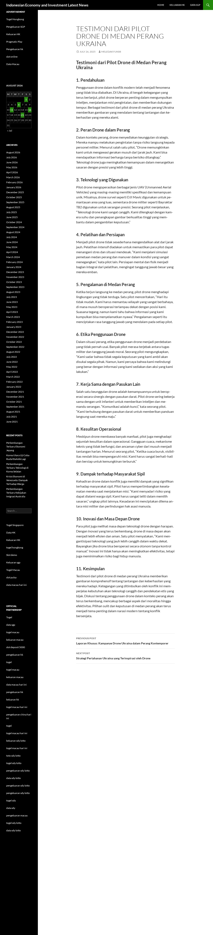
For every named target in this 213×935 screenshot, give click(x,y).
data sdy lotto (13, 830)
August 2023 (13, 292)
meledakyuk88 (111, 51)
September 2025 (15, 202)
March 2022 (13, 376)
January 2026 (13, 187)
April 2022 (12, 371)
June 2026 (12, 162)
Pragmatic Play (14, 41)
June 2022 (12, 361)
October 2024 (14, 222)
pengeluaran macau (17, 815)
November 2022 (15, 336)
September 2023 (15, 287)
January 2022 (13, 386)
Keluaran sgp (13, 562)
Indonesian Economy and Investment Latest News (47, 5)
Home (160, 5)
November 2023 (15, 277)
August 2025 (13, 207)
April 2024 (12, 252)
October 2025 (14, 197)
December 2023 (15, 272)
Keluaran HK (13, 34)
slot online (11, 56)
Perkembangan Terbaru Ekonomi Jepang (15, 446)
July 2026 (11, 157)
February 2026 (14, 182)
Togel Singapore (15, 525)
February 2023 (14, 321)
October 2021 (14, 401)
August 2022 (13, 351)
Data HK (10, 532)
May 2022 (11, 366)
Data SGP (195, 5)
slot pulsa (11, 577)
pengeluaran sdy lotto (18, 785)
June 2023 (12, 301)
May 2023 (11, 306)
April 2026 (12, 172)
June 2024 (12, 242)
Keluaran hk (177, 5)
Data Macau (12, 64)
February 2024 (14, 262)
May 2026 (11, 167)
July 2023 (11, 297)
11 (11, 109)
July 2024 (11, 237)
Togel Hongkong (15, 19)
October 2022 (14, 341)
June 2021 (12, 421)
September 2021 (15, 406)
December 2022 (15, 331)
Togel (9, 617)
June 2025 (12, 217)
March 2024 (13, 257)
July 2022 (11, 356)
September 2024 (15, 227)
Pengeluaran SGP (15, 26)
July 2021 (11, 416)
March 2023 (13, 316)
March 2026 (13, 177)
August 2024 (13, 232)
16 (29, 109)
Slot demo (11, 555)
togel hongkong (14, 547)
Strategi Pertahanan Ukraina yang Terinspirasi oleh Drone (113, 656)
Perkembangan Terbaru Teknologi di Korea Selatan (17, 467)
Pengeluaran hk (14, 49)
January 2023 (13, 326)
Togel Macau (13, 569)
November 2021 (15, 396)
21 (22, 115)
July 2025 (11, 212)
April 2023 (12, 311)
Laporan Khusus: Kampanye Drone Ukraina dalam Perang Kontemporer (122, 641)
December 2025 (15, 192)
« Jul (9, 130)
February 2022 (14, 381)
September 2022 (15, 346)
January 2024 (13, 267)
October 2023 (14, 282)
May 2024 (11, 247)
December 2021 (15, 391)
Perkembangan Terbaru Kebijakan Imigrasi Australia (16, 492)
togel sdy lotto (13, 822)
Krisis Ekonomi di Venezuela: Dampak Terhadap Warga (17, 480)
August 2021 (13, 411)
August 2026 (13, 152)
